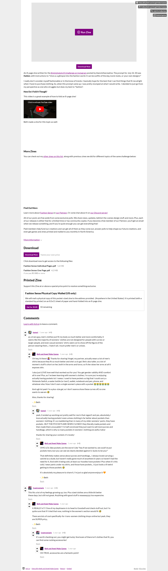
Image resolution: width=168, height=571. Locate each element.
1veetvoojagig (38, 488)
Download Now (84, 66)
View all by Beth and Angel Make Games (45, 569)
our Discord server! (99, 212)
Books (136, 569)
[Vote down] (25, 335)
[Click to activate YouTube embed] (40, 109)
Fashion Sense (46, 212)
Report (62, 569)
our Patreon (61, 212)
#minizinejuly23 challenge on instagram (68, 73)
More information (32, 239)
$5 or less (142, 569)
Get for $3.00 (32, 307)
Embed (69, 569)
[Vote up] (25, 332)
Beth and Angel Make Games (48, 354)
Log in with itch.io (31, 324)
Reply (30, 349)
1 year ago (44, 332)
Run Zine (86, 32)
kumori (35, 332)
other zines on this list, (53, 156)
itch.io (28, 569)
